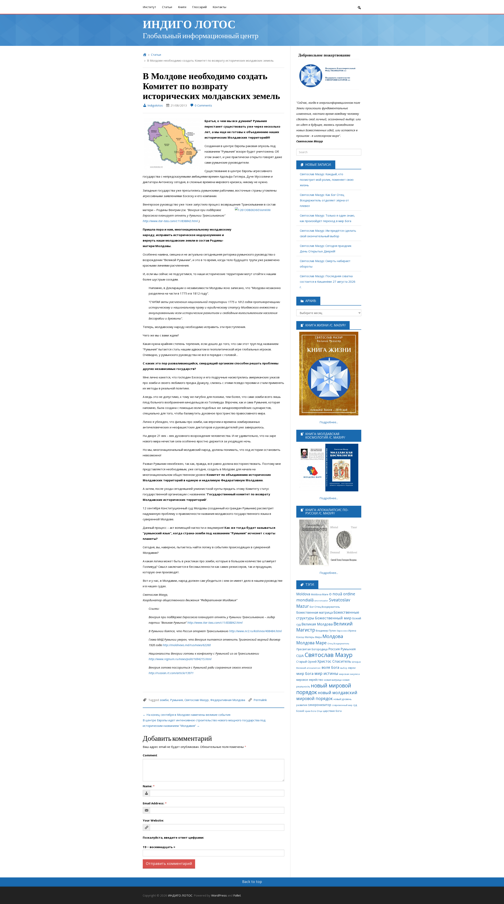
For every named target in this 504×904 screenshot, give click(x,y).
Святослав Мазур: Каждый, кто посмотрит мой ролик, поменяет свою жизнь (327, 179)
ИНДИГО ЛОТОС (189, 24)
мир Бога (305, 673)
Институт (149, 7)
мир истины (326, 673)
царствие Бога (332, 711)
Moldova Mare (319, 594)
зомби (164, 700)
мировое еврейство (309, 680)
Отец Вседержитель (338, 643)
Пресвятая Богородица (312, 649)
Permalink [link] (260, 700)
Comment (150, 755)
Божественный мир (333, 618)
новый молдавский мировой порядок (326, 695)
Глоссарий (199, 7)
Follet (237, 895)
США (300, 655)
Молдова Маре (311, 643)
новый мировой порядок (323, 689)
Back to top (252, 881)
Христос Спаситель (334, 661)
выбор (343, 668)
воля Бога (330, 667)
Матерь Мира (313, 637)
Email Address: (155, 803)
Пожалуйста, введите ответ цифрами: (173, 837)
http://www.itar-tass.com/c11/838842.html (170, 221)
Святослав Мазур (196, 700)
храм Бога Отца (313, 710)
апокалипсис (314, 668)
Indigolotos (155, 105)
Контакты (219, 7)
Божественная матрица (314, 612)
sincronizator (321, 600)
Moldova (303, 594)
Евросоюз (342, 630)
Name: (149, 786)
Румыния (176, 700)
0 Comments (203, 105)
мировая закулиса (349, 673)
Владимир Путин (326, 630)
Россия (334, 649)
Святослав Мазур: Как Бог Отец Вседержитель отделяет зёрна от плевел (324, 200)
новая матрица (333, 680)
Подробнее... (329, 422)
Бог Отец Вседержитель (325, 607)
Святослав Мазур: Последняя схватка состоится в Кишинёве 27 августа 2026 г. (327, 281)
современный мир (342, 705)
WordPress (219, 895)
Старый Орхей (306, 661)
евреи (352, 668)
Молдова (332, 636)
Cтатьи (167, 7)
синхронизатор (319, 705)
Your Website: (153, 820)
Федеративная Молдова (227, 700)
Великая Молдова (317, 624)
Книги (182, 7)
